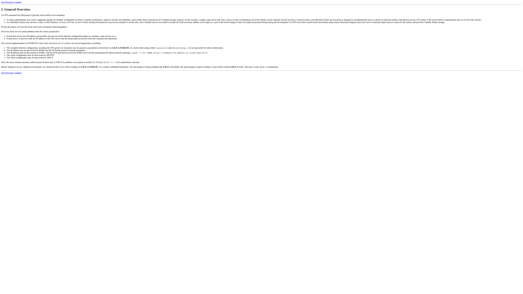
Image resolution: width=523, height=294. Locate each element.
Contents (18, 2)
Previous (9, 2)
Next (3, 2)
